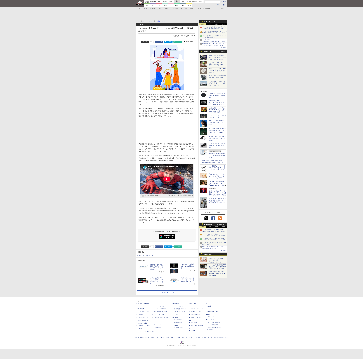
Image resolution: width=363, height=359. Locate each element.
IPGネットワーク (210, 319)
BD (181, 8)
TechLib (193, 330)
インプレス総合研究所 (143, 311)
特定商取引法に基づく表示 (221, 337)
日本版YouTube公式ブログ (146, 255)
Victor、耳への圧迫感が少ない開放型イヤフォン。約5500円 (217, 122)
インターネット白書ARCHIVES (146, 331)
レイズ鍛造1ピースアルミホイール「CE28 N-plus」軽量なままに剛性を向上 (217, 83)
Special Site (207, 51)
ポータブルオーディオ (155, 8)
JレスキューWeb (195, 314)
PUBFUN (208, 314)
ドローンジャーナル (143, 317)
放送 (186, 8)
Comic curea (210, 309)
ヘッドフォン (167, 8)
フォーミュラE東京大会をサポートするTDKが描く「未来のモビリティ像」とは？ (217, 57)
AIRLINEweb (194, 306)
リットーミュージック (180, 306)
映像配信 (175, 8)
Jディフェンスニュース (197, 309)
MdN (190, 320)
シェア (160, 41)
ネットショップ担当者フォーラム (162, 309)
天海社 (209, 306)
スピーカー (199, 8)
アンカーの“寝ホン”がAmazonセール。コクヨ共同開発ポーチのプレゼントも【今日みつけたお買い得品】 (214, 33)
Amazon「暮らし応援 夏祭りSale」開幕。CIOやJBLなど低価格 (217, 138)
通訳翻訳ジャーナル (196, 311)
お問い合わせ (154, 337)
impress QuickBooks (212, 311)
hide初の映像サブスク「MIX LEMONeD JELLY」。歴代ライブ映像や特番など (217, 110)
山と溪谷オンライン (179, 319)
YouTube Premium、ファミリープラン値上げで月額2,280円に (187, 280)
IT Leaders (140, 314)
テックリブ (192, 328)
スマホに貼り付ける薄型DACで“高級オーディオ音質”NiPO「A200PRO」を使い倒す (217, 266)
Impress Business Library (160, 311)
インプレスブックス (159, 325)
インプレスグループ (207, 337)
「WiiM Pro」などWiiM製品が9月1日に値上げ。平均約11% (217, 95)
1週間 (216, 24)
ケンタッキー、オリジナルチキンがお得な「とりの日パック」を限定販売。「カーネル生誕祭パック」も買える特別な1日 (214, 240)
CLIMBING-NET (178, 322)
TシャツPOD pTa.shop (213, 322)
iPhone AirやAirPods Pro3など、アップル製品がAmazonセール (217, 155)
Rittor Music (176, 303)
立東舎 (176, 314)
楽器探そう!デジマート (180, 309)
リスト (151, 41)
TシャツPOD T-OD (179, 311)
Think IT (140, 306)
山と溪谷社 (175, 317)
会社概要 (197, 337)
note (179, 41)
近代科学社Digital (178, 327)
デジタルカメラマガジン (144, 325)
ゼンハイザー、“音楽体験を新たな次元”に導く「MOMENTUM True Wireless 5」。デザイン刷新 (214, 28)
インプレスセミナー (159, 314)
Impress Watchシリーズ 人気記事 (214, 224)
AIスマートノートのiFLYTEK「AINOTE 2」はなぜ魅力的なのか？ (217, 70)
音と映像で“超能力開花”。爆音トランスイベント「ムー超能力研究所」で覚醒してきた (217, 193)
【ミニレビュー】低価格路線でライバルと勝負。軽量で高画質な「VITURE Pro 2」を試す (214, 41)
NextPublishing (157, 327)
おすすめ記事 (207, 254)
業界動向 (192, 8)
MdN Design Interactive (197, 325)
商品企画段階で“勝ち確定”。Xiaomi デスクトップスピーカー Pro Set (217, 273)
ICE (206, 303)
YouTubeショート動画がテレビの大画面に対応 (187, 266)
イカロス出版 (192, 303)
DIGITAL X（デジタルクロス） (161, 317)
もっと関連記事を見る (166, 292)
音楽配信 (207, 8)
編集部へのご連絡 (175, 337)
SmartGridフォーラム (159, 306)
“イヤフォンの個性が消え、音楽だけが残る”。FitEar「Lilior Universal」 (217, 64)
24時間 (209, 24)
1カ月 (223, 24)
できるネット (141, 328)
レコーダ (145, 8)
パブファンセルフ (212, 317)
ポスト (146, 41)
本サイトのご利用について (142, 337)
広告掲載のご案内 (164, 337)
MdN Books (194, 322)
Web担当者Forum (142, 309)
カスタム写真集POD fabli (214, 325)
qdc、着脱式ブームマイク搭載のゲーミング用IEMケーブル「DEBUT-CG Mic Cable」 (217, 168)
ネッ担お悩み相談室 (143, 320)
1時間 (202, 24)
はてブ (169, 41)
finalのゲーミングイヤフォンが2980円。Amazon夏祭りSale (217, 145)
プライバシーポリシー (187, 337)
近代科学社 (175, 325)
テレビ (138, 8)
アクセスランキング (209, 21)
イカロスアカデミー (196, 317)
